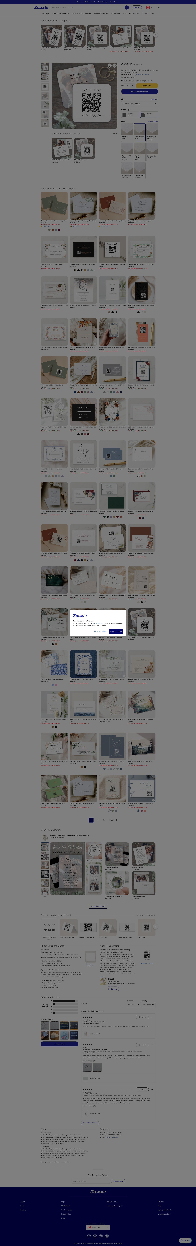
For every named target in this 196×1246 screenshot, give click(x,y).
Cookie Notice (97, 623)
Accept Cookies (116, 631)
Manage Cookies (100, 631)
